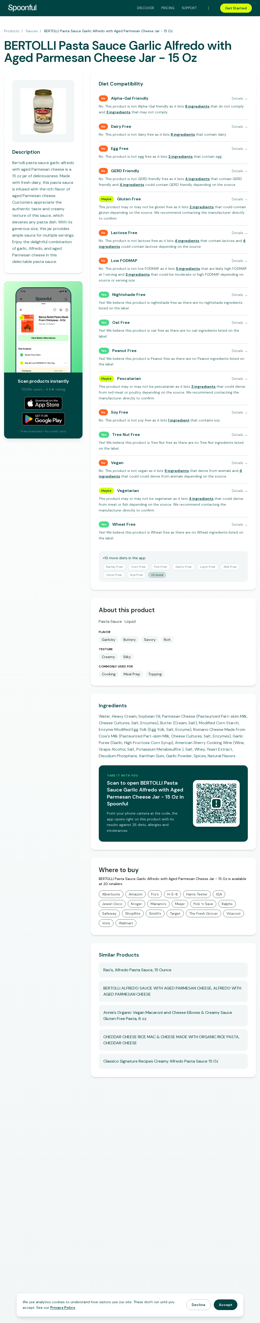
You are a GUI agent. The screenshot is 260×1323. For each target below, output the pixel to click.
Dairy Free (121, 126)
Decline (198, 1304)
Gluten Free (129, 199)
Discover (145, 8)
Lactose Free (124, 232)
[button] (197, 106)
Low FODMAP (124, 260)
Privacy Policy (62, 1307)
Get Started (236, 8)
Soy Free (119, 412)
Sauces (32, 31)
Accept (225, 1304)
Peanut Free (124, 350)
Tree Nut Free (126, 434)
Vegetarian (128, 490)
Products (11, 31)
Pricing (167, 8)
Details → (240, 98)
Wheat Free (124, 524)
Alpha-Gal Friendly (129, 98)
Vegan (117, 462)
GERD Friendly (125, 170)
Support (189, 8)
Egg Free (119, 148)
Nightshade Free (128, 294)
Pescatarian (129, 378)
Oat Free (121, 322)
